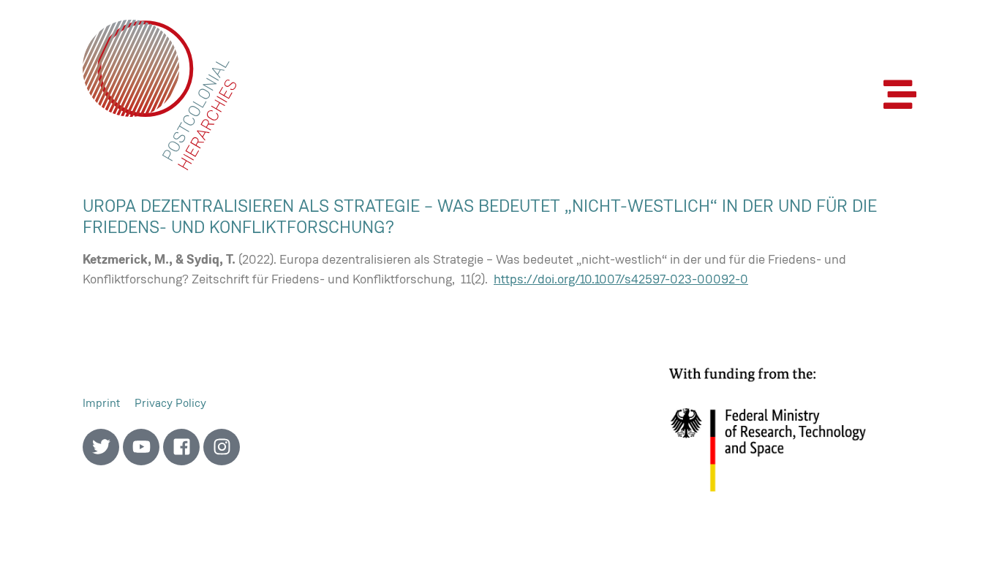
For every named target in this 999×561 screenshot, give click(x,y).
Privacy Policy (170, 403)
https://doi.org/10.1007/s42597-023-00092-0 (621, 279)
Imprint (101, 403)
